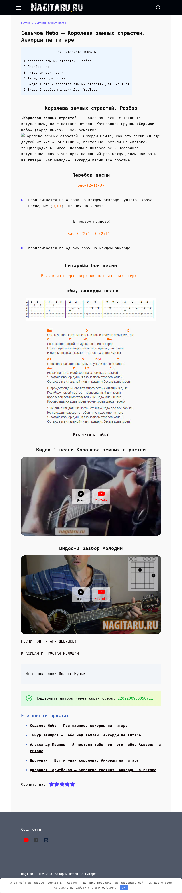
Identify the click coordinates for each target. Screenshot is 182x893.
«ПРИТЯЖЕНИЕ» (65, 142)
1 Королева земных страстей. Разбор (57, 61)
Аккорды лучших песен (50, 23)
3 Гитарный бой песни (43, 73)
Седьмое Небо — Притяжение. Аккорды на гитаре (79, 726)
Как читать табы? (91, 434)
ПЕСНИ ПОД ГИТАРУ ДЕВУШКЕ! (49, 641)
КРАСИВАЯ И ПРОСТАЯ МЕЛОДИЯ (50, 653)
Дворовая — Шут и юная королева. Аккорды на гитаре (84, 760)
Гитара (25, 23)
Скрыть (90, 52)
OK (123, 887)
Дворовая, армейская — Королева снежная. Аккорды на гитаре (93, 770)
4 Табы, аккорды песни (44, 78)
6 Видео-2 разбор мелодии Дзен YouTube (60, 90)
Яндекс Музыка (73, 674)
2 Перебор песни (38, 67)
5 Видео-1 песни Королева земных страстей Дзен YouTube (76, 84)
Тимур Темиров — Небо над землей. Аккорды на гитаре (85, 735)
